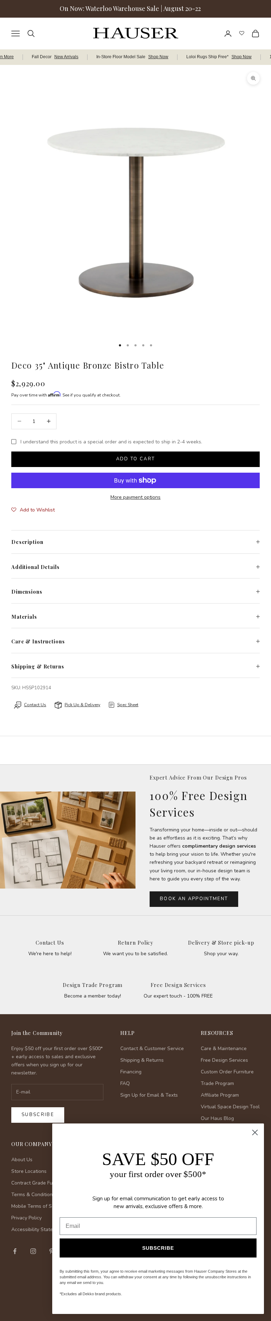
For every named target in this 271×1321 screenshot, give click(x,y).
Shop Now (158, 56)
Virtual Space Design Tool (230, 1106)
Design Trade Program (92, 984)
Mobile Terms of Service (38, 1206)
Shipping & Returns (142, 1060)
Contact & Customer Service (152, 1048)
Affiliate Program (220, 1095)
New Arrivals (66, 56)
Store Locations (29, 1171)
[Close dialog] (255, 1132)
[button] (33, 510)
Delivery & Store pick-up (221, 942)
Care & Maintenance (224, 1048)
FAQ (125, 1083)
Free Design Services (178, 984)
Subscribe (38, 1114)
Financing (130, 1071)
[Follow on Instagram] (33, 1251)
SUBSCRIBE (158, 1248)
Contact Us (50, 942)
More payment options (135, 497)
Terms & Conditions (33, 1194)
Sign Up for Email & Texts (149, 1095)
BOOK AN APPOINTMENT (194, 899)
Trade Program (217, 1083)
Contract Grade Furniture (39, 1183)
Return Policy (135, 942)
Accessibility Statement (37, 1229)
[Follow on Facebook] (14, 1251)
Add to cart (135, 459)
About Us (21, 1159)
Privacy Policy (26, 1217)
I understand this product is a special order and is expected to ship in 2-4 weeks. (111, 441)
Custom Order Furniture (227, 1071)
